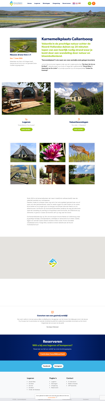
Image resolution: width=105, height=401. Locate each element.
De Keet (31, 383)
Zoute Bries (32, 381)
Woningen (46, 3)
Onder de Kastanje (34, 389)
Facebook (46, 366)
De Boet (31, 387)
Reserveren (67, 3)
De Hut (31, 385)
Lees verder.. (26, 129)
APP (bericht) (72, 385)
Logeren (37, 3)
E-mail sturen (72, 381)
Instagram (58, 366)
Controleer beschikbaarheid (52, 354)
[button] (53, 263)
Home (29, 3)
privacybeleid (51, 397)
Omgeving (56, 3)
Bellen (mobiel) (72, 383)
